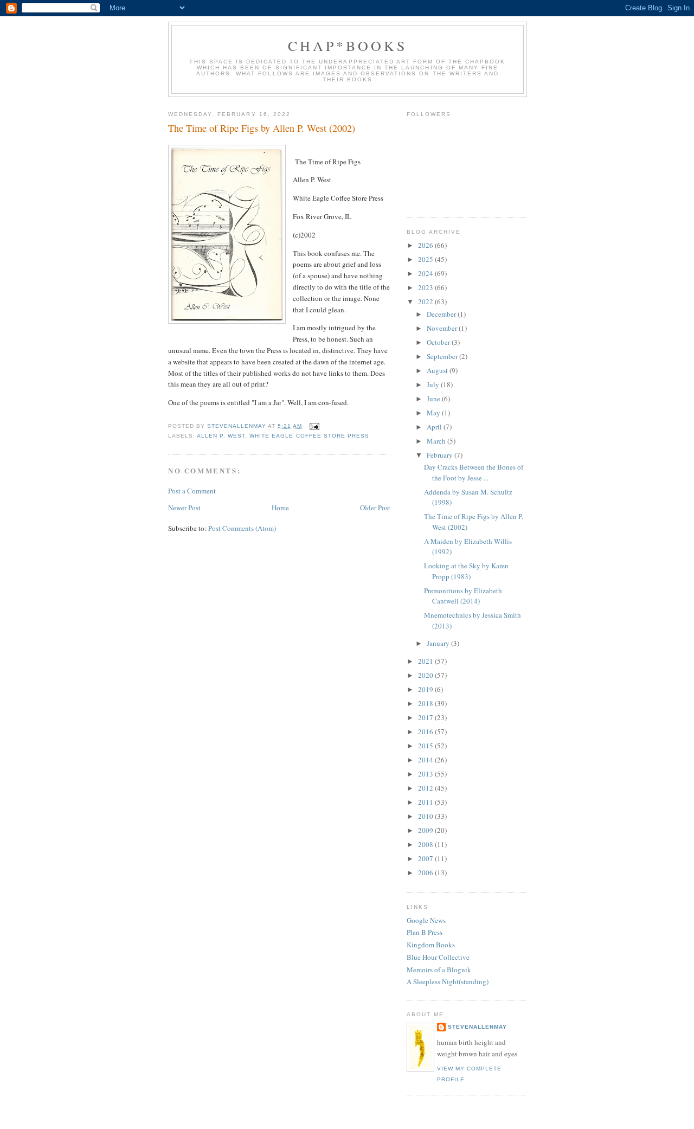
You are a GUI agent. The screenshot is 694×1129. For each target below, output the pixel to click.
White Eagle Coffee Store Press (309, 436)
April (435, 427)
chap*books (348, 45)
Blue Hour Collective (438, 957)
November (443, 328)
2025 (426, 259)
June (434, 398)
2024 (426, 273)
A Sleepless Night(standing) (448, 981)
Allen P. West (221, 436)
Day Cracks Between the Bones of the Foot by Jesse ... (473, 472)
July (434, 384)
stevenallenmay (477, 1027)
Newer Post (184, 507)
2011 (426, 802)
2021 (426, 661)
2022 (426, 301)
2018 (426, 703)
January (439, 643)
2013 (426, 774)
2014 (426, 760)
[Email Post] (314, 426)
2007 (426, 858)
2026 (426, 245)
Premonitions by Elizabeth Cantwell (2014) (463, 596)
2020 (426, 675)
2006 (426, 872)
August (438, 370)
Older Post (375, 507)
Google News (426, 920)
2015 (426, 745)
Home (280, 507)
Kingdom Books (431, 945)
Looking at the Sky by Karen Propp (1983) (466, 571)
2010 (426, 816)
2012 (426, 788)
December (442, 314)
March (437, 441)
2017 (426, 717)
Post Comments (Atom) (242, 528)
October (439, 342)
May (434, 413)
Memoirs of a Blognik (439, 969)
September (443, 356)
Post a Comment (192, 491)
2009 (426, 830)
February (440, 455)
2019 (426, 689)
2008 (426, 844)
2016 (426, 731)
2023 (426, 287)
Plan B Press (424, 932)
